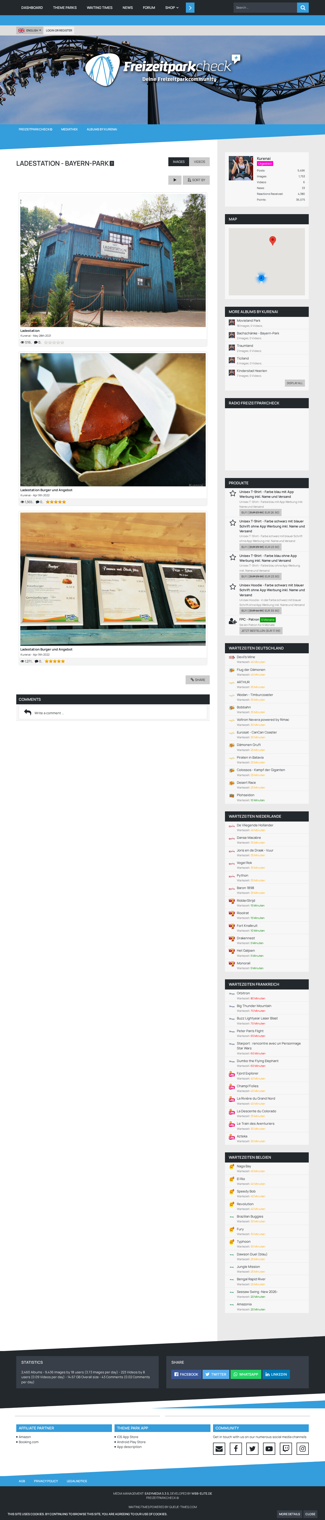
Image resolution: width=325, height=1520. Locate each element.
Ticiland (243, 358)
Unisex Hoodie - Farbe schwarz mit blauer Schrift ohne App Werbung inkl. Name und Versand (272, 590)
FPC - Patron (249, 619)
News (260, 188)
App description (129, 1446)
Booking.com (29, 1442)
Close (310, 1514)
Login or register (59, 30)
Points (261, 199)
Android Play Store (131, 1442)
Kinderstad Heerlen (252, 370)
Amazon (25, 1436)
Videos (261, 182)
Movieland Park (248, 320)
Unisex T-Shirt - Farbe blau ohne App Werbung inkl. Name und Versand (268, 558)
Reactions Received (270, 194)
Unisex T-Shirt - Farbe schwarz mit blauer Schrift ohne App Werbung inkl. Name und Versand (272, 526)
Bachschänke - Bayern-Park (258, 333)
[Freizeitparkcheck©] (162, 69)
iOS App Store (127, 1436)
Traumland (245, 345)
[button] (265, 8)
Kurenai (26, 335)
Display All (295, 383)
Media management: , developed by (162, 1493)
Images (261, 176)
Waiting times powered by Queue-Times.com (162, 1507)
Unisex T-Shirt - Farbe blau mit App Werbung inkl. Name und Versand (266, 494)
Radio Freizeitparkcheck (254, 403)
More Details (289, 1514)
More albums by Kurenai (253, 311)
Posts (261, 170)
